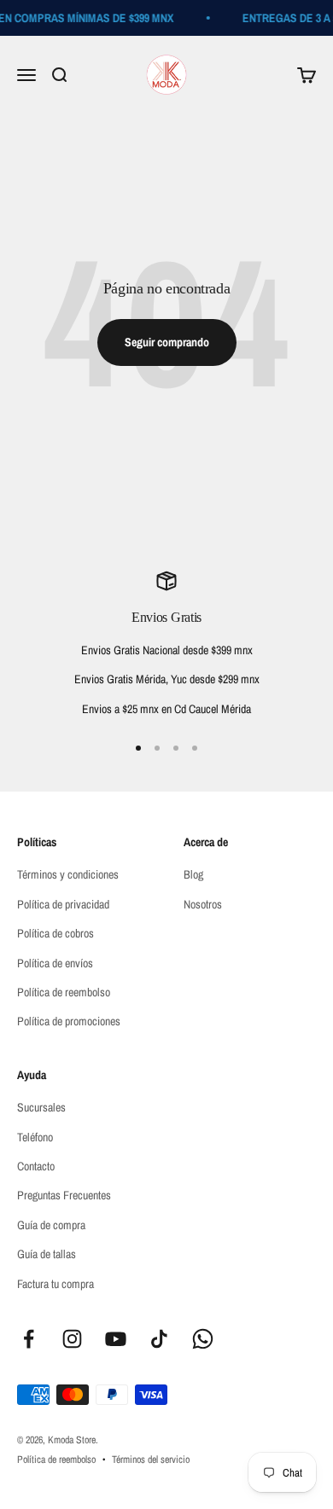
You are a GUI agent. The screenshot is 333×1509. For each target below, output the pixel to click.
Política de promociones (68, 1021)
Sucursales (41, 1107)
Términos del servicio (151, 1459)
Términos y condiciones (68, 874)
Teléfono (35, 1137)
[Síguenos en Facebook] (28, 1338)
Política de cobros (55, 933)
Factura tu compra (55, 1283)
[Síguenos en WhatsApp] (202, 1338)
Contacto (36, 1166)
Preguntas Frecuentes (64, 1195)
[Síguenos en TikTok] (159, 1338)
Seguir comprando (167, 342)
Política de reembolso (63, 992)
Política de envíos (55, 963)
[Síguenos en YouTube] (115, 1338)
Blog (193, 874)
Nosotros (203, 904)
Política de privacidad (63, 904)
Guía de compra (51, 1225)
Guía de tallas (46, 1254)
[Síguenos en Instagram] (72, 1338)
